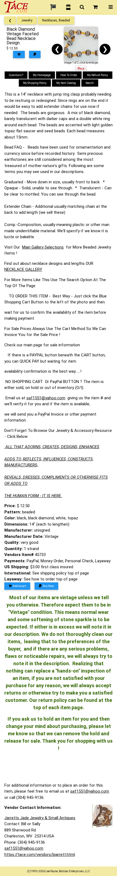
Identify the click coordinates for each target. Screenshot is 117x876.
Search (90, 82)
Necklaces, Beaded (56, 20)
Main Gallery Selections (43, 247)
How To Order (68, 75)
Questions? (16, 75)
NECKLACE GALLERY (23, 269)
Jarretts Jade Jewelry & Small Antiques (39, 817)
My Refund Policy (97, 75)
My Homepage (42, 75)
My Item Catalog (66, 82)
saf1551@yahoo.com (45, 397)
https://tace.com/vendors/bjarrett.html (39, 854)
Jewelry (26, 20)
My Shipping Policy (35, 82)
